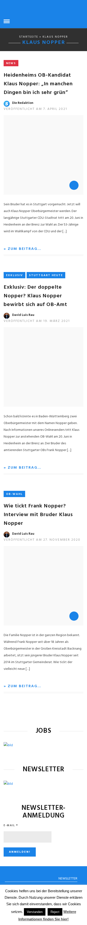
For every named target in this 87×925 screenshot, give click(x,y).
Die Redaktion (22, 103)
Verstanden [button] (35, 912)
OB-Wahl (14, 494)
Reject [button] (55, 912)
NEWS (11, 63)
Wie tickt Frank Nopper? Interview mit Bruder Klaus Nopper (38, 515)
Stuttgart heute (46, 275)
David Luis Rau (23, 315)
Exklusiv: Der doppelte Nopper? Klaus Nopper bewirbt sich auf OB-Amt (35, 296)
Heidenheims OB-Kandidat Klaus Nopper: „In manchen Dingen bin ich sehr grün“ (38, 84)
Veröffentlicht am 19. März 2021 (37, 321)
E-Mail (11, 825)
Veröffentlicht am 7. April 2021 (35, 109)
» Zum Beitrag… (22, 249)
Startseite (28, 36)
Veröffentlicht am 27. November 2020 (42, 539)
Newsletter (67, 878)
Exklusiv (14, 275)
